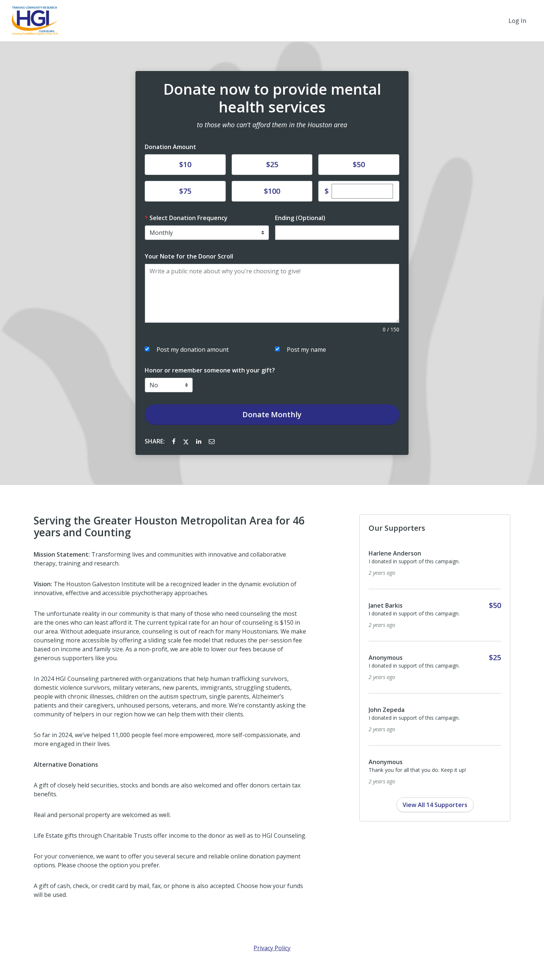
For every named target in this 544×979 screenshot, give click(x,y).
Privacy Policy (272, 948)
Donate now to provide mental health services (272, 98)
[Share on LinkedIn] (199, 441)
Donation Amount (170, 147)
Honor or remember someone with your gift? (210, 370)
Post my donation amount (193, 349)
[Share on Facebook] (174, 441)
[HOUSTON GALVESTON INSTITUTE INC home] (35, 21)
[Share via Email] (212, 441)
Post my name (306, 349)
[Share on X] (186, 441)
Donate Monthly (272, 414)
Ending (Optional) (300, 218)
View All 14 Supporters (435, 805)
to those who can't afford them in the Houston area (272, 124)
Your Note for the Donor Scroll (189, 256)
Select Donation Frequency (189, 218)
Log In (517, 21)
